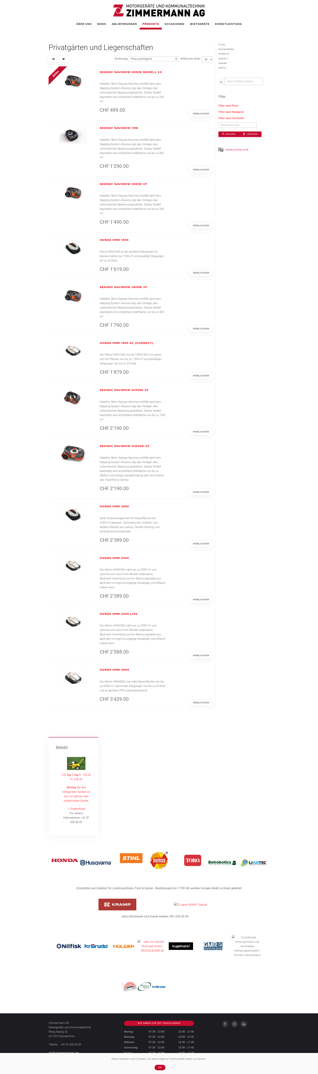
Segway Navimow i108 (119, 128)
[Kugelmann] (181, 946)
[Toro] (192, 860)
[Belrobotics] (222, 862)
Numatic (224, 54)
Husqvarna (226, 49)
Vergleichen (201, 113)
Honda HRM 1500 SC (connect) (126, 343)
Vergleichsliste (237, 149)
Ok (160, 1067)
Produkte (150, 24)
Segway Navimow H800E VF (123, 287)
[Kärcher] (152, 946)
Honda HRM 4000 (114, 669)
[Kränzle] (96, 946)
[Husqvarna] (95, 862)
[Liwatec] (253, 862)
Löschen (252, 134)
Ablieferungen (124, 24)
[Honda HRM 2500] (73, 565)
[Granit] (190, 904)
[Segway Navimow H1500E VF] (73, 398)
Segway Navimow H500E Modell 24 (131, 72)
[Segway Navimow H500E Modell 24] (73, 80)
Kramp (222, 63)
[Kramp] (117, 904)
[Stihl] (131, 858)
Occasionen (174, 24)
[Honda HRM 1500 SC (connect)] (73, 351)
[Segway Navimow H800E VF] (73, 295)
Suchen (230, 134)
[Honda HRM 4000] (73, 677)
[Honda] (64, 860)
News (101, 24)
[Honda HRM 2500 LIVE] (73, 621)
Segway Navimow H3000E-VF (125, 446)
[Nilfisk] (68, 946)
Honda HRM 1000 (114, 240)
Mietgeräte (199, 24)
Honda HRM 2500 (114, 558)
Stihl (222, 44)
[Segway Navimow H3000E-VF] (73, 454)
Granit (223, 58)
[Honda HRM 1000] (73, 248)
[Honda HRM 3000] (73, 514)
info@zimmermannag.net (64, 1052)
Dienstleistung (228, 24)
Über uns (84, 24)
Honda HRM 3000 (114, 506)
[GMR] (213, 946)
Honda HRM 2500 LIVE (118, 614)
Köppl (222, 68)
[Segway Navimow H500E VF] (73, 192)
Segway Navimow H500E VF (123, 184)
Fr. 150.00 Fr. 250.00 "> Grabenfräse (76, 791)
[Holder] (123, 946)
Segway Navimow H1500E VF (124, 390)
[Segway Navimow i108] (73, 136)
